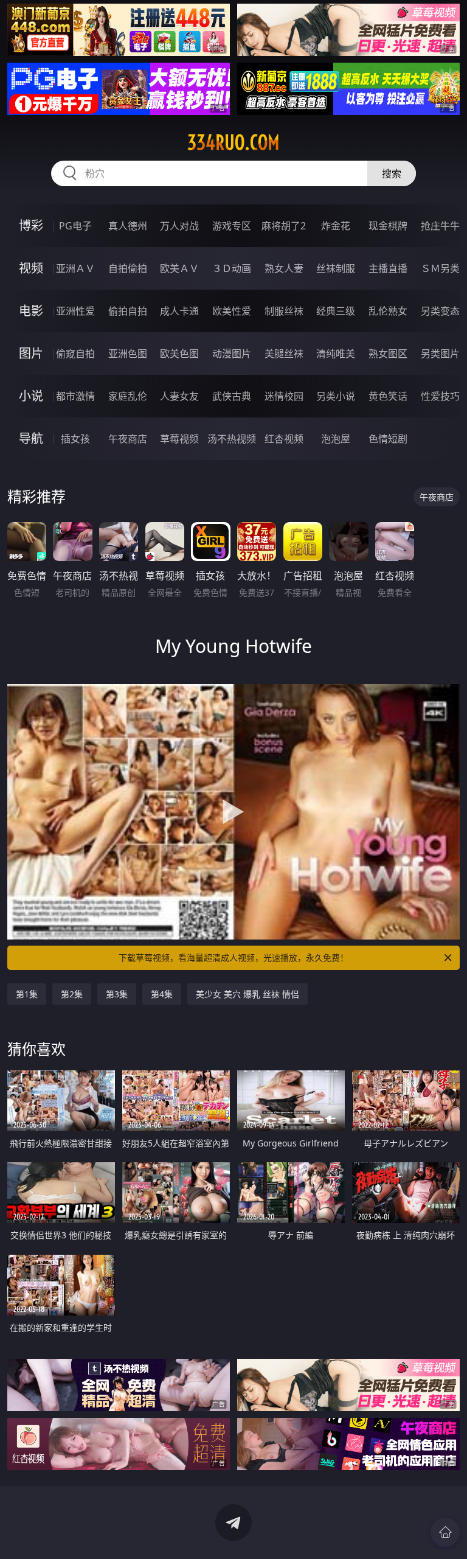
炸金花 (335, 225)
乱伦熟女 (387, 311)
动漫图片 (231, 353)
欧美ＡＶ (179, 268)
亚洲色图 (127, 353)
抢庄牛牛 (440, 225)
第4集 (162, 994)
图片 (31, 353)
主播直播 (387, 268)
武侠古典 (231, 396)
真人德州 (127, 225)
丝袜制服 (335, 268)
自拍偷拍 (127, 268)
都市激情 (75, 396)
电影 (31, 310)
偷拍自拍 (127, 311)
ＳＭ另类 (440, 268)
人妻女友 (179, 396)
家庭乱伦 (127, 396)
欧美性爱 (231, 311)
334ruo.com (233, 142)
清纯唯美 (335, 353)
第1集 (27, 994)
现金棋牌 (387, 225)
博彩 (31, 225)
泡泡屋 (335, 438)
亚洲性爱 (75, 311)
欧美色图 (179, 353)
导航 (31, 438)
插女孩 (75, 438)
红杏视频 (284, 438)
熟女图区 (387, 353)
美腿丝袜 (284, 353)
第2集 (72, 994)
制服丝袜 (284, 311)
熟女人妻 (284, 268)
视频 (31, 268)
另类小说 (335, 396)
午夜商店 (127, 438)
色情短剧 (387, 438)
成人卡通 (179, 311)
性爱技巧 (440, 396)
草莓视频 (179, 438)
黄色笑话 (387, 396)
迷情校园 (284, 396)
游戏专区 (231, 225)
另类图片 (440, 353)
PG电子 (75, 225)
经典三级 (335, 311)
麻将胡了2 (283, 225)
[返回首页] (445, 1532)
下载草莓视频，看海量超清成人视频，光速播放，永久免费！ (233, 957)
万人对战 (179, 225)
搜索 (391, 173)
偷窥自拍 (75, 353)
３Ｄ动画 (231, 268)
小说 (31, 396)
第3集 (117, 994)
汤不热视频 (231, 438)
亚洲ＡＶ (75, 268)
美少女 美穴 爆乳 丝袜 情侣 (247, 994)
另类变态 (440, 311)
